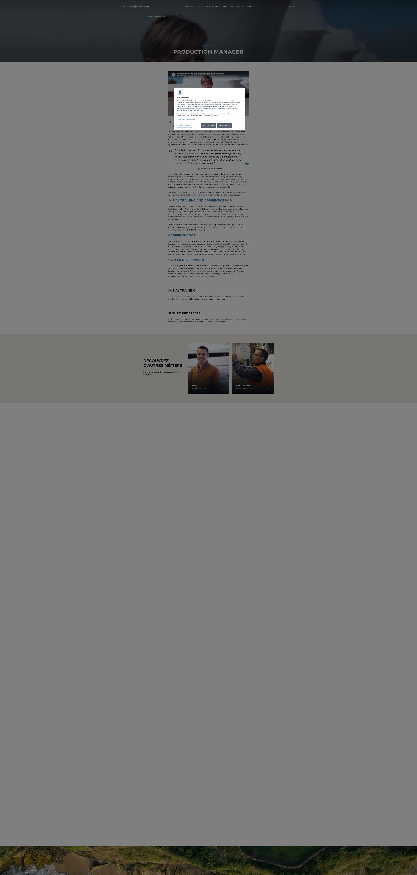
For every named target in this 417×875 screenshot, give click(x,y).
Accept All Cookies (209, 125)
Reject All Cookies (225, 125)
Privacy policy (182, 119)
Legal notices (191, 119)
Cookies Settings (184, 125)
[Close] (241, 90)
